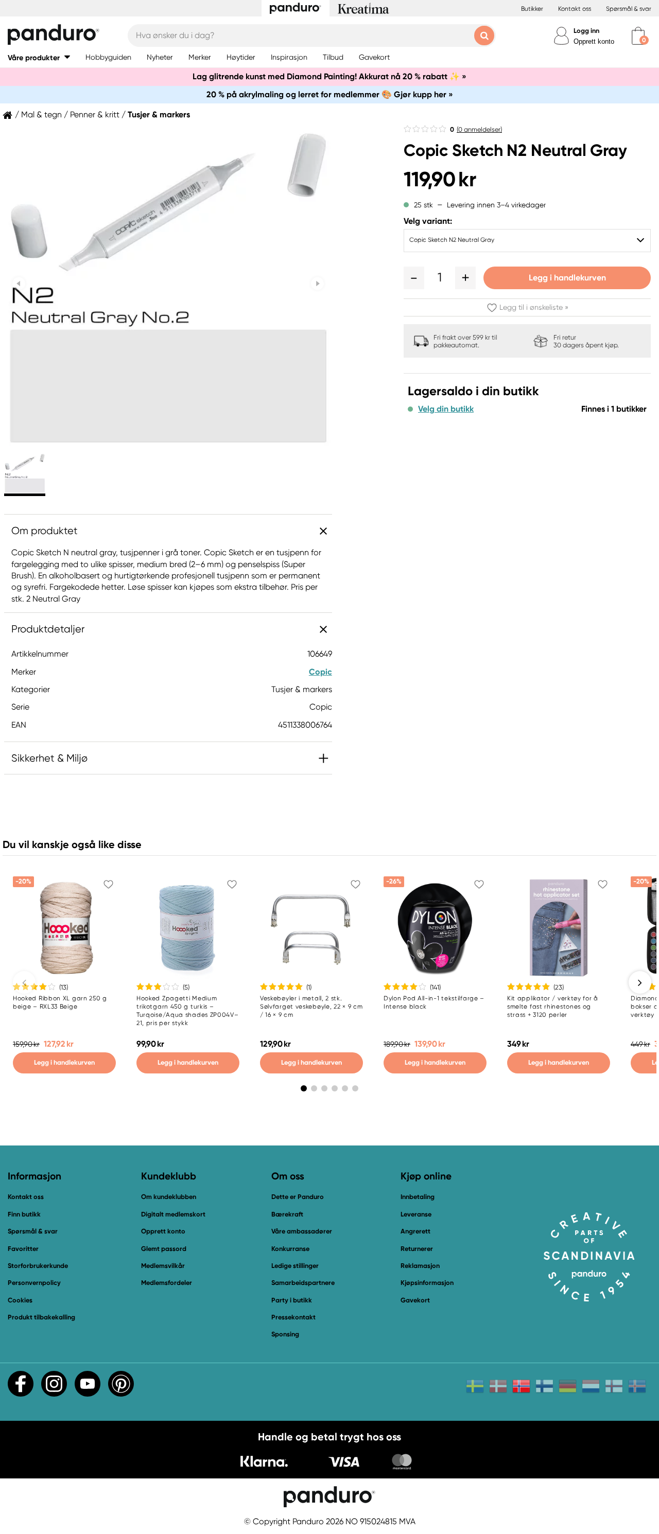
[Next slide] (317, 283)
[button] (39, 57)
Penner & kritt (94, 114)
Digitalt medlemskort (173, 1214)
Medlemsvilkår (163, 1265)
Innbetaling (418, 1197)
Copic (320, 672)
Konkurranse (290, 1249)
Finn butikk (24, 1214)
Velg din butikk (446, 409)
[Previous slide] (18, 283)
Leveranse (416, 1214)
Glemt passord (163, 1249)
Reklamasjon (420, 1265)
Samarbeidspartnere (303, 1282)
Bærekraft (287, 1214)
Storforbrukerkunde (38, 1265)
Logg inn (586, 30)
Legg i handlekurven (567, 278)
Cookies (20, 1300)
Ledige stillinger (295, 1265)
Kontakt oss (574, 8)
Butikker (532, 8)
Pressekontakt (293, 1317)
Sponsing (285, 1334)
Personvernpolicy (34, 1282)
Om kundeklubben (168, 1197)
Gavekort (415, 1300)
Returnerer (417, 1249)
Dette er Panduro (297, 1197)
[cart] (638, 35)
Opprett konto (594, 41)
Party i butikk (291, 1300)
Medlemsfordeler (166, 1282)
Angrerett (415, 1231)
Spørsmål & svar (628, 8)
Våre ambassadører (301, 1231)
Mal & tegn (41, 114)
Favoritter (23, 1249)
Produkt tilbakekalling (41, 1317)
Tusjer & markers (159, 114)
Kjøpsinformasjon (427, 1282)
